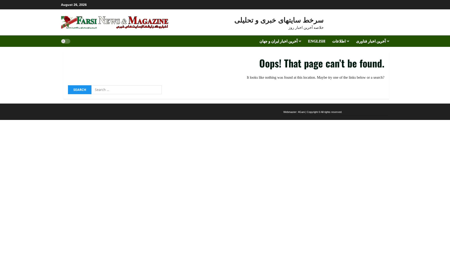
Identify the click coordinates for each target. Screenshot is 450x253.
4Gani (301, 112)
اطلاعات (338, 41)
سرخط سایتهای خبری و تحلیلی (279, 19)
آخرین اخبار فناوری (371, 41)
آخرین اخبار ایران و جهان (278, 41)
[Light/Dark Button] (65, 41)
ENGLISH (316, 41)
